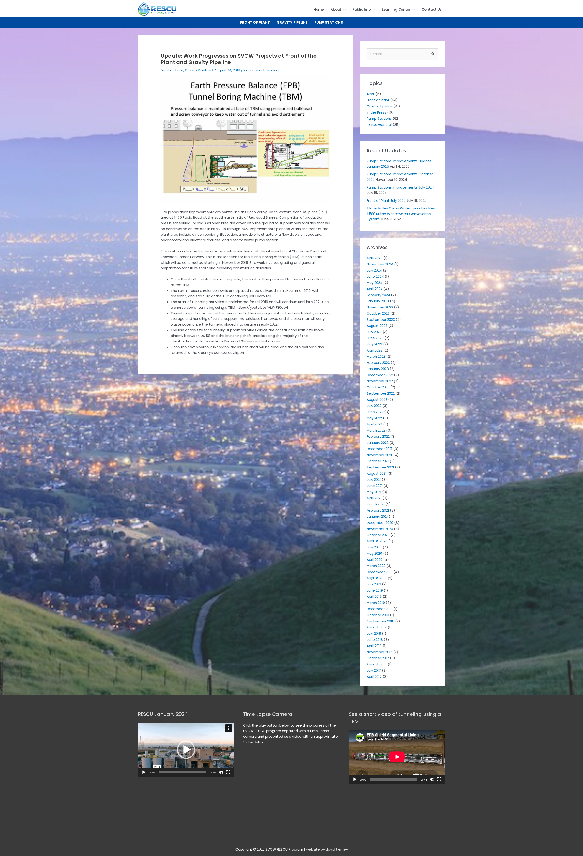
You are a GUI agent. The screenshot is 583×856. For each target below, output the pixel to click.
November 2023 (380, 307)
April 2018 (374, 645)
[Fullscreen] (228, 772)
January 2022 (378, 442)
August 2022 (377, 399)
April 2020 (374, 559)
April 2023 (374, 350)
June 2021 (375, 485)
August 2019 (377, 578)
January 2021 (377, 516)
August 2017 (377, 664)
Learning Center (396, 9)
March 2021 (376, 504)
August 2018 (377, 627)
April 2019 (374, 596)
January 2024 (378, 301)
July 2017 (374, 670)
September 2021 (380, 467)
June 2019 (375, 590)
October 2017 (378, 658)
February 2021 (378, 510)
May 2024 (374, 282)
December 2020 (380, 522)
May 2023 (374, 344)
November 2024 (380, 264)
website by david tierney (327, 849)
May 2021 (374, 491)
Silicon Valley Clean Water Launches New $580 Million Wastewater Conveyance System (401, 213)
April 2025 (375, 258)
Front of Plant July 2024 (386, 200)
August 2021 (376, 473)
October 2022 (378, 387)
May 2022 (374, 418)
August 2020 (377, 541)
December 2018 (380, 608)
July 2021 (374, 479)
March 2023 (376, 356)
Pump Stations (328, 22)
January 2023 (378, 368)
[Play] (143, 772)
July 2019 (374, 584)
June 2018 (375, 639)
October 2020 (378, 535)
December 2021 (379, 448)
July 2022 (374, 405)
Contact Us (432, 9)
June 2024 (375, 276)
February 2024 (378, 294)
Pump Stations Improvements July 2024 (400, 187)
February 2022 (378, 436)
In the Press (376, 112)
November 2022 (380, 381)
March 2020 (376, 565)
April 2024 (375, 288)
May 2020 (374, 553)
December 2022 (380, 374)
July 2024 (374, 270)
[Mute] (221, 772)
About (336, 9)
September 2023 (381, 319)
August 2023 (377, 325)
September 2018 (380, 621)
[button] (186, 750)
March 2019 (376, 602)
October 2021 (378, 461)
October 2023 (378, 313)
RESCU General (379, 124)
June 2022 (375, 411)
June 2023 (375, 338)
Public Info (362, 9)
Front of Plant (255, 22)
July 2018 (374, 633)
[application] (186, 750)
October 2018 (378, 615)
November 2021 (379, 455)
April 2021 (374, 498)
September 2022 (381, 393)
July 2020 (374, 547)
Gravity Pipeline (292, 22)
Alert (371, 93)
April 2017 (374, 676)
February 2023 (378, 362)
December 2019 (380, 571)
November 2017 (379, 651)
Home (319, 9)
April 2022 (374, 424)
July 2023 (374, 331)
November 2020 (380, 528)
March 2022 (376, 430)
